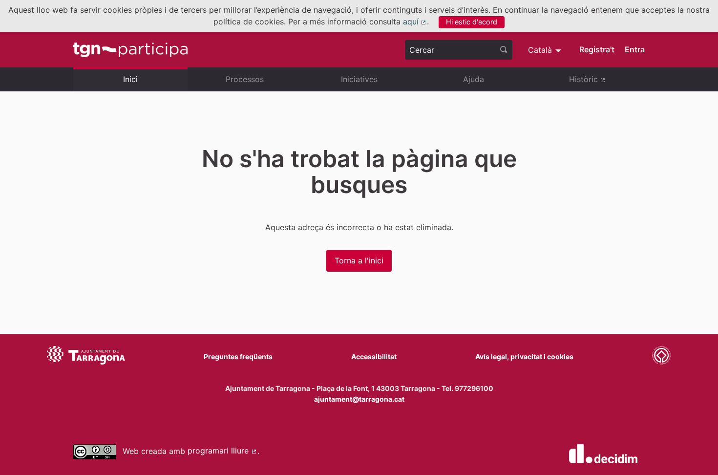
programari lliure (222, 450)
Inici (130, 79)
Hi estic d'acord (471, 22)
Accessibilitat (374, 356)
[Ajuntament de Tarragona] (86, 356)
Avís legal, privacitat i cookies (524, 356)
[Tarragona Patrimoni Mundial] (661, 356)
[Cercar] (503, 50)
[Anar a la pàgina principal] (130, 50)
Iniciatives (359, 79)
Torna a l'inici (359, 260)
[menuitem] (546, 50)
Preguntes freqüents (238, 356)
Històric (607, 83)
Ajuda (473, 79)
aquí (415, 21)
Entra (635, 49)
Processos (245, 79)
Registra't (596, 49)
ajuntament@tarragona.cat (359, 399)
